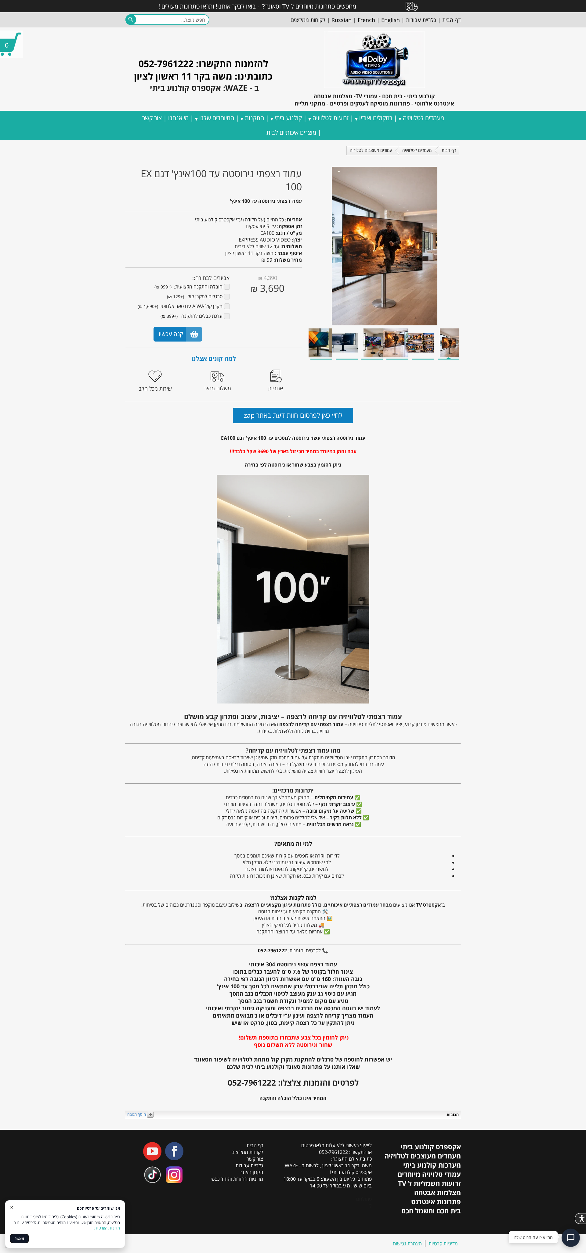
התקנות (254, 118)
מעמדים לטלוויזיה (423, 118)
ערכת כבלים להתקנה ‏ (191, 316)
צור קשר (152, 118)
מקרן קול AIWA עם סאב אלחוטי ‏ (180, 306)
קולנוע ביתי (288, 118)
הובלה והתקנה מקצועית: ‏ (188, 286)
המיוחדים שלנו (216, 118)
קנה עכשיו (171, 334)
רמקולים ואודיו (375, 118)
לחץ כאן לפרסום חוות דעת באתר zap (293, 415)
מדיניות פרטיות (443, 1243)
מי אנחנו (178, 118)
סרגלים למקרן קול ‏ (194, 296)
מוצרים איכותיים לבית (291, 132)
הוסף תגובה (137, 1114)
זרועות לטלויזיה (331, 118)
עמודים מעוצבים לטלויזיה (371, 150)
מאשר (19, 1238)
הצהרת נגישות (407, 1243)
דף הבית (449, 150)
